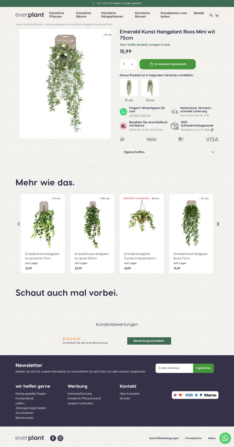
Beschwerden (25, 417)
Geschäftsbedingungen (164, 438)
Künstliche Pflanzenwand (84, 398)
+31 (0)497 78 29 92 (139, 115)
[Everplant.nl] (30, 15)
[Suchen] (211, 15)
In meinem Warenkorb (170, 64)
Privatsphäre (193, 438)
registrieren (203, 368)
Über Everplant (129, 393)
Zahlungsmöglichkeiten (31, 408)
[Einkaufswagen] (216, 15)
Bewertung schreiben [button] (149, 340)
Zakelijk (198, 13)
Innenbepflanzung (80, 393)
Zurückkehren (25, 413)
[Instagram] (60, 438)
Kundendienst (25, 398)
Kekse (212, 438)
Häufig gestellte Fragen (31, 393)
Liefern (20, 403)
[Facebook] (53, 438)
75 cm (129, 100)
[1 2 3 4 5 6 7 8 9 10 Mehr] (128, 64)
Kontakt (125, 398)
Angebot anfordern (81, 403)
